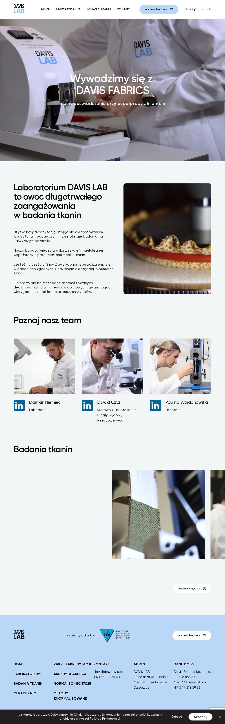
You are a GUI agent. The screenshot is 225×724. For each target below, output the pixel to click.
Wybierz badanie (156, 9)
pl (203, 9)
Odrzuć (176, 716)
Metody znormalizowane (70, 696)
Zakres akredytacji (72, 664)
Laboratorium (68, 9)
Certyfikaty (25, 693)
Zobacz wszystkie (189, 588)
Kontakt (124, 9)
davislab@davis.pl (108, 672)
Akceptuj (200, 717)
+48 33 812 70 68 (107, 677)
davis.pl (191, 9)
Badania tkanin (99, 9)
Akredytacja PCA (70, 674)
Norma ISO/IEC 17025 (72, 684)
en (209, 9)
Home (45, 9)
